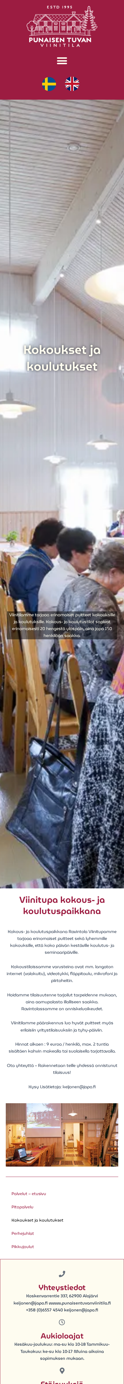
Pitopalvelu (22, 1207)
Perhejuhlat (23, 1233)
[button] (62, 61)
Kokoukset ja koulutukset (37, 1220)
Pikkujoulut (23, 1246)
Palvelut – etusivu (29, 1193)
